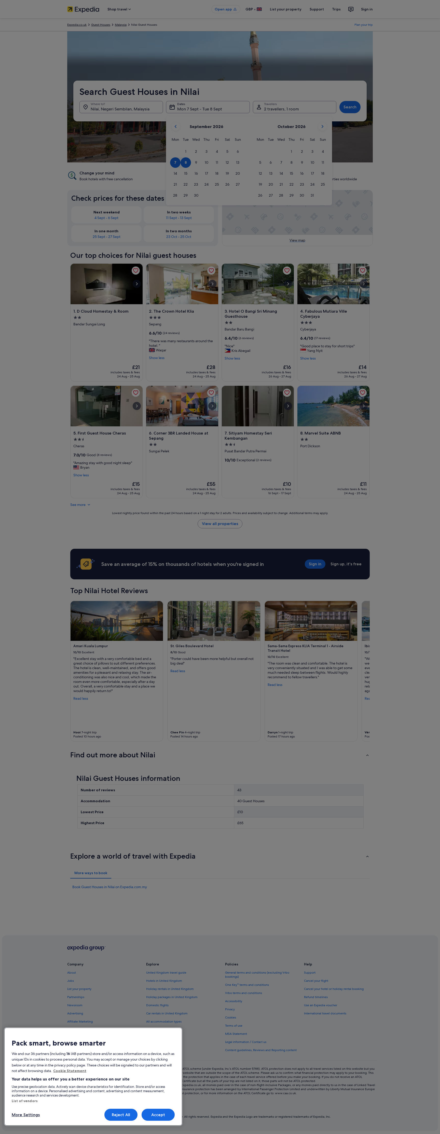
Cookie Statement (69, 1070)
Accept (158, 1114)
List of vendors (25, 1101)
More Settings (26, 1114)
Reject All (121, 1114)
